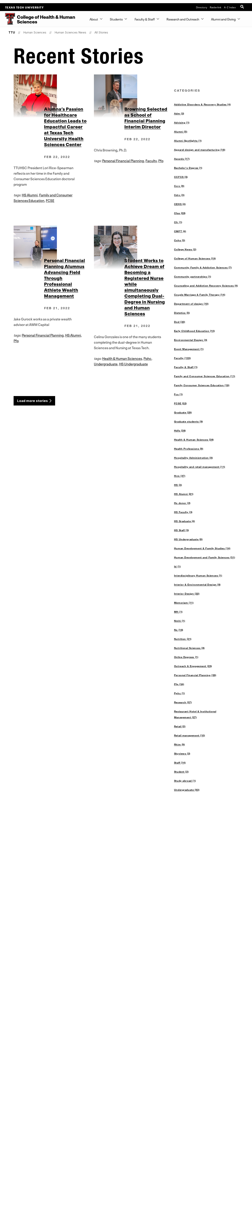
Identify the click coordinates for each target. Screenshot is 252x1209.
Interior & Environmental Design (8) (197, 584)
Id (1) (177, 566)
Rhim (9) (179, 744)
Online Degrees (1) (186, 657)
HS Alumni (30, 194)
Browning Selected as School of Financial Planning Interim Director (145, 117)
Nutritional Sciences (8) (189, 648)
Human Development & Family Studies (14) (202, 548)
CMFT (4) (180, 231)
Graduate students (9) (188, 421)
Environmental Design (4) (190, 339)
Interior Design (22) (187, 593)
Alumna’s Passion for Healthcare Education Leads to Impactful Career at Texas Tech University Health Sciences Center (65, 126)
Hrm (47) (179, 475)
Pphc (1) (179, 693)
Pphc (147, 358)
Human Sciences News (70, 32)
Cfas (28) (180, 213)
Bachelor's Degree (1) (188, 167)
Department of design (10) (191, 303)
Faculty (151, 160)
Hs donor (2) (182, 503)
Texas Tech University (24, 7)
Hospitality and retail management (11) (199, 466)
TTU (11, 32)
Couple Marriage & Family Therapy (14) (199, 294)
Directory (201, 7)
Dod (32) (179, 321)
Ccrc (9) (179, 185)
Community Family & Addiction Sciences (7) (203, 267)
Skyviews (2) (182, 753)
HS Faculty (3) (183, 512)
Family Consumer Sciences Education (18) (201, 385)
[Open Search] (242, 7)
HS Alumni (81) (184, 493)
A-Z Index (230, 7)
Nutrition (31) (183, 638)
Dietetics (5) (182, 312)
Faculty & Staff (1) (186, 367)
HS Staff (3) (181, 530)
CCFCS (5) (181, 176)
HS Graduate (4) (184, 521)
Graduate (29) (183, 412)
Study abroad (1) (185, 780)
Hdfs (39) (180, 430)
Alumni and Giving (223, 19)
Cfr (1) (178, 222)
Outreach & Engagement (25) (193, 666)
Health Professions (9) (188, 448)
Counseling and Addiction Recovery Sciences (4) (206, 285)
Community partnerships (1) (192, 276)
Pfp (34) (179, 684)
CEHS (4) (180, 204)
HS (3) (178, 484)
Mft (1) (178, 611)
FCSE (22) (180, 403)
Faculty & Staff (145, 19)
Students (116, 19)
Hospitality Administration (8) (193, 457)
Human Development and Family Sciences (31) (204, 557)
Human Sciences (34, 32)
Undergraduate (106, 363)
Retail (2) (180, 726)
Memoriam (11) (184, 602)
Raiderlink (215, 7)
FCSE (50, 200)
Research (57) (183, 702)
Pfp (160, 160)
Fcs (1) (178, 394)
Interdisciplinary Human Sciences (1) (198, 575)
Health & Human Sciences (122, 358)
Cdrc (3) (179, 195)
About (94, 19)
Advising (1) (182, 122)
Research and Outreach (183, 19)
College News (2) (185, 249)
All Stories (101, 32)
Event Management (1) (189, 349)
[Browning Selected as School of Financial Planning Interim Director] (134, 96)
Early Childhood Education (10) (194, 330)
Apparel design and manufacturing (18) (199, 149)
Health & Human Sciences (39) (194, 439)
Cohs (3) (179, 240)
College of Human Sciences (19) (195, 258)
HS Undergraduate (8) (188, 539)
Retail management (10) (189, 735)
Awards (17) (182, 158)
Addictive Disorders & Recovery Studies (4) (202, 104)
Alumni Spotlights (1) (188, 140)
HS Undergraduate (133, 363)
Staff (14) (180, 762)
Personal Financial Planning (123, 160)
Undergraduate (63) (186, 789)
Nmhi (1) (179, 620)
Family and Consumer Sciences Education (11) (204, 376)
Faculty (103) (182, 358)
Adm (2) (179, 113)
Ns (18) (178, 629)
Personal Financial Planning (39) (195, 675)
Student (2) (181, 771)
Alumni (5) (180, 131)
